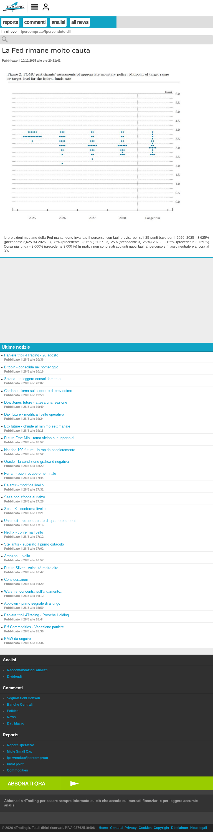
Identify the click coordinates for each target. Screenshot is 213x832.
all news (79, 22)
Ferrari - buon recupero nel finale (30, 473)
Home (103, 828)
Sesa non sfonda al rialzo (24, 497)
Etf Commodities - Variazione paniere (34, 627)
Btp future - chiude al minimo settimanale (37, 426)
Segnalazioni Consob (23, 698)
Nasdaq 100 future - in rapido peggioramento (39, 450)
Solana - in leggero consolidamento (32, 379)
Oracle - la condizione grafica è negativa (36, 461)
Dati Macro (15, 723)
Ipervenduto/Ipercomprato (27, 758)
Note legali (198, 828)
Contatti (116, 828)
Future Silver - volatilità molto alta (31, 568)
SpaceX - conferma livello (24, 509)
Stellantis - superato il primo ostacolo (34, 544)
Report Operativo (20, 745)
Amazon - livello (17, 556)
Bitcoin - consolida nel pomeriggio (31, 367)
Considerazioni (16, 579)
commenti (34, 22)
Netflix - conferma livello (23, 532)
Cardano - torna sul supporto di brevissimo (38, 391)
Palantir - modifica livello (24, 485)
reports (10, 22)
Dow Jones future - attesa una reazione (35, 402)
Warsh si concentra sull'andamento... (34, 591)
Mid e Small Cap (19, 751)
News (11, 717)
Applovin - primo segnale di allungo (32, 603)
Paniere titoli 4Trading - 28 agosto (31, 355)
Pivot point (15, 764)
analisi (58, 22)
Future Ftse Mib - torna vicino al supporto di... (41, 438)
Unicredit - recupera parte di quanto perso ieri (40, 521)
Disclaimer (179, 828)
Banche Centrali (19, 705)
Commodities (17, 770)
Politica (13, 711)
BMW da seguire (17, 639)
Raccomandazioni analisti (27, 670)
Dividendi (14, 676)
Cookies (145, 828)
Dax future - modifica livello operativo (34, 414)
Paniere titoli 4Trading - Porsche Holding (36, 615)
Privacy (131, 828)
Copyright (161, 828)
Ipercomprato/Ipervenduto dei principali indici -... (63, 31)
